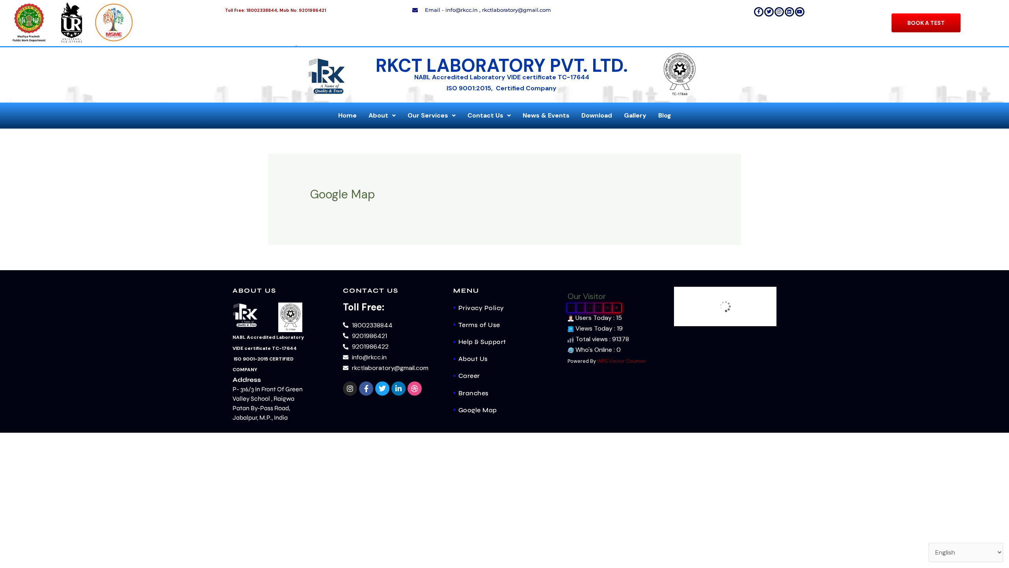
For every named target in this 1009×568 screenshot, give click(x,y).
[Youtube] (799, 12)
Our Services (428, 115)
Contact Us (485, 115)
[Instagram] (779, 12)
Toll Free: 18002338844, (251, 10)
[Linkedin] (789, 12)
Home (347, 115)
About (378, 115)
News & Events (546, 115)
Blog (664, 115)
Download (596, 115)
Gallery (635, 115)
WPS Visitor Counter (621, 361)
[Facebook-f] (758, 12)
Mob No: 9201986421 (302, 10)
